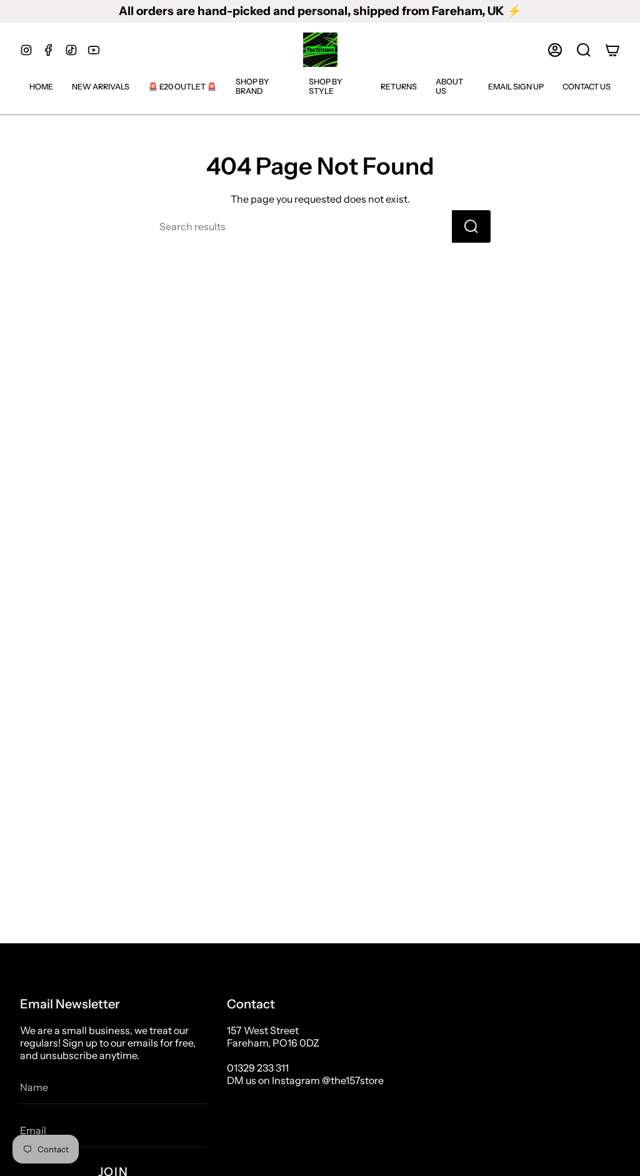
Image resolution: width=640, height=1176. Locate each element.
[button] (583, 50)
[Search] (471, 226)
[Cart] (612, 50)
